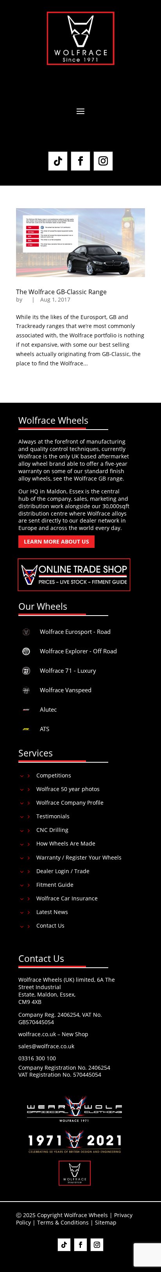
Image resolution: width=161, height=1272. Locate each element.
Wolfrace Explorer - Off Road (78, 651)
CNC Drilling (52, 829)
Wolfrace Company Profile (70, 802)
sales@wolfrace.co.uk (46, 1046)
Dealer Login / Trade (62, 871)
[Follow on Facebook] (80, 161)
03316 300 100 (37, 1058)
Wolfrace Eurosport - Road (75, 631)
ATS (44, 729)
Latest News (52, 912)
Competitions (53, 775)
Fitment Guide (54, 884)
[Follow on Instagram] (103, 161)
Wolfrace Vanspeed (65, 690)
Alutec (48, 709)
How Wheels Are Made (65, 843)
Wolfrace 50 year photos (68, 789)
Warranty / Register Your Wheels (79, 857)
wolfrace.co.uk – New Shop (53, 1034)
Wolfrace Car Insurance (67, 898)
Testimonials (53, 816)
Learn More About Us (56, 541)
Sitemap (105, 1222)
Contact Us (50, 925)
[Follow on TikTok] (58, 161)
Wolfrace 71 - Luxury (68, 670)
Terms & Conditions (63, 1222)
